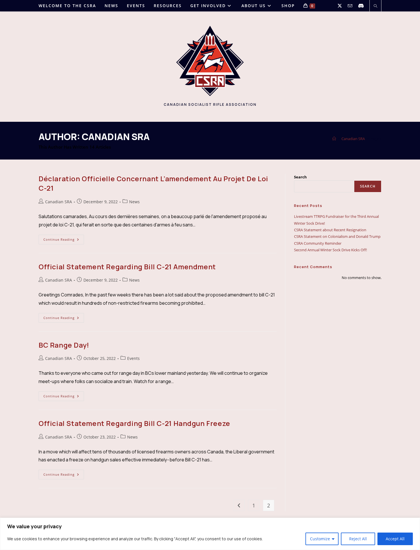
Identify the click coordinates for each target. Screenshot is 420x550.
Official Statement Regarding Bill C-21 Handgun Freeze (134, 423)
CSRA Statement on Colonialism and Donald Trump (337, 236)
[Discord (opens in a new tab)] (361, 6)
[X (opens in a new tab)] (340, 6)
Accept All (395, 538)
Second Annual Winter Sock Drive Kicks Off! (330, 249)
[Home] (334, 138)
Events (133, 358)
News (134, 201)
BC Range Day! (64, 345)
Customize (320, 538)
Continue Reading (63, 240)
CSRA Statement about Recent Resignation (330, 229)
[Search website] (375, 6)
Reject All (358, 538)
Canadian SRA (58, 201)
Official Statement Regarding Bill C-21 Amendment (127, 266)
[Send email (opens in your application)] (350, 6)
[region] (210, 534)
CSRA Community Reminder (317, 243)
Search (300, 177)
